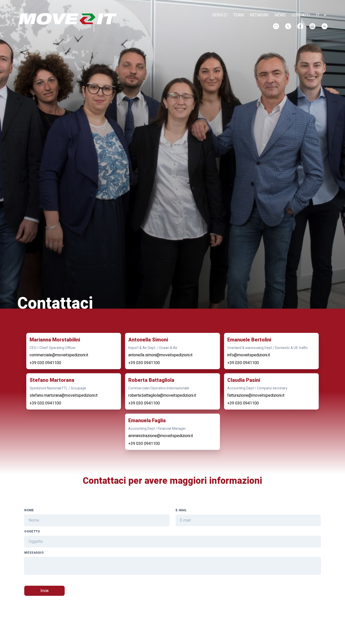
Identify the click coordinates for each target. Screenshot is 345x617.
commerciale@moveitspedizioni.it (59, 355)
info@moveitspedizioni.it (248, 355)
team (238, 15)
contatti (301, 15)
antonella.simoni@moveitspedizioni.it (160, 355)
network (259, 15)
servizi (219, 15)
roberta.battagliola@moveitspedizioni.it (162, 395)
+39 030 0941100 (45, 363)
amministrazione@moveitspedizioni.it (160, 436)
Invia (44, 591)
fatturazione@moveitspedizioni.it (255, 395)
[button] (322, 15)
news (280, 15)
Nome (29, 510)
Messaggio (34, 552)
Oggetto (32, 531)
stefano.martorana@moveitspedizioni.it (63, 395)
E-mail (181, 510)
